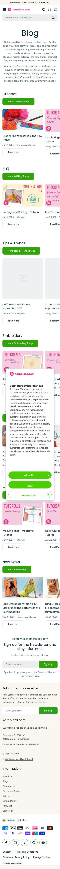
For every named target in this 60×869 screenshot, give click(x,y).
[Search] (53, 17)
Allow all (29, 475)
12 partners (36, 423)
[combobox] (30, 17)
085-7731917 (12, 753)
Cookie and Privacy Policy (15, 857)
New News (11, 561)
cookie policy (41, 434)
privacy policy (23, 434)
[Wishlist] (43, 9)
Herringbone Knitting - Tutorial (20, 212)
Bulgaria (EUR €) (15, 820)
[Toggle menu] (4, 9)
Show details (29, 495)
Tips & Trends (13, 243)
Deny (30, 486)
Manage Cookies (41, 857)
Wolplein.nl (16, 863)
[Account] (49, 9)
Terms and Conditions (26, 851)
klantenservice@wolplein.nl (19, 759)
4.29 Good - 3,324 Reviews (35, 2)
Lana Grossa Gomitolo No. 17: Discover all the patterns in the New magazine (21, 608)
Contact (6, 851)
